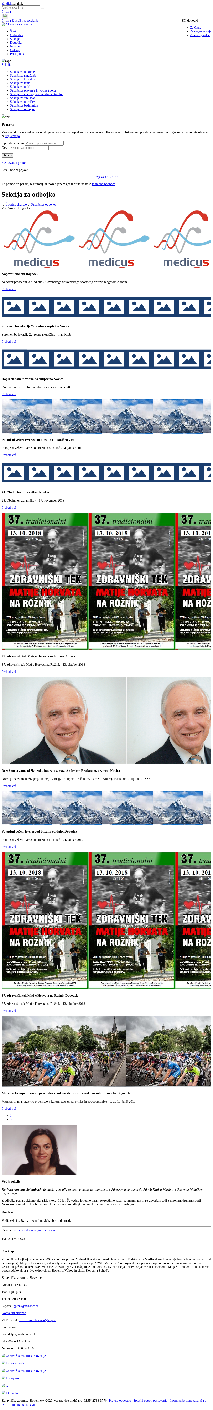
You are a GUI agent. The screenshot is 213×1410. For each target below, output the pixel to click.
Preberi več (9, 289)
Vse (4, 208)
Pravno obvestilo (120, 1400)
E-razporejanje (28, 20)
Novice (15, 46)
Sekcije (15, 39)
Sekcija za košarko (22, 79)
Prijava (6, 11)
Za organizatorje (200, 31)
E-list (15, 20)
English (7, 3)
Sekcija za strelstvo (22, 98)
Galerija (15, 50)
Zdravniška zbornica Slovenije (25, 1356)
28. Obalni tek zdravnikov (20, 492)
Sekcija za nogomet (23, 71)
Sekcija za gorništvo (23, 101)
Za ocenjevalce (200, 35)
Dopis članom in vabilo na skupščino (28, 379)
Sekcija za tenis (20, 83)
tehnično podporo (103, 184)
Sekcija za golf (19, 86)
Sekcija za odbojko (22, 109)
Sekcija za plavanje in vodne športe (33, 90)
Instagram (12, 1378)
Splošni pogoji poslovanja (150, 1400)
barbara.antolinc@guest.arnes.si (34, 1230)
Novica (64, 326)
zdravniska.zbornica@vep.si (37, 1320)
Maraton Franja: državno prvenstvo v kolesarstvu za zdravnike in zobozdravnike (59, 1093)
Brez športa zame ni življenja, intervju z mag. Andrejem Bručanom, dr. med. (56, 770)
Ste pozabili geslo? (14, 163)
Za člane (195, 27)
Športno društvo (16, 204)
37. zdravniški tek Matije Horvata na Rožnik (33, 656)
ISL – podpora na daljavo (18, 1404)
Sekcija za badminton (24, 105)
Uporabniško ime (13, 143)
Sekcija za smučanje (23, 75)
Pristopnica (17, 54)
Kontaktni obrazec (14, 1313)
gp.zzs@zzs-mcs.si (25, 1306)
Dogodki (16, 42)
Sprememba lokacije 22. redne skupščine (31, 326)
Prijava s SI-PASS (107, 177)
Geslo (5, 147)
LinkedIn (11, 1393)
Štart (13, 31)
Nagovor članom (14, 274)
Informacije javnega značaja (187, 1400)
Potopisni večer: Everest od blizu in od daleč (33, 439)
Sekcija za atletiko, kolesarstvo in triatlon (36, 94)
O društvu (16, 35)
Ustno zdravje (14, 1363)
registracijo (12, 136)
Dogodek (32, 274)
